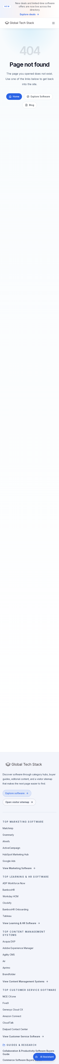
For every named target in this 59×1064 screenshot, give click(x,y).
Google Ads (9, 861)
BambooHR (9, 889)
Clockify (7, 902)
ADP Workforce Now (14, 883)
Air (4, 961)
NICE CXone (9, 996)
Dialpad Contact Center (15, 1029)
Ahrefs (6, 841)
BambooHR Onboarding (15, 909)
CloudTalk (8, 1022)
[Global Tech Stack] (19, 23)
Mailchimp (8, 828)
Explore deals (28, 14)
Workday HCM (10, 896)
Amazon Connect (12, 1016)
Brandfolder (9, 974)
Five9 (6, 1003)
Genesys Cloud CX (13, 1009)
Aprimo (6, 967)
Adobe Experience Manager (18, 948)
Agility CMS (9, 954)
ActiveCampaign (11, 847)
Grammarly (8, 834)
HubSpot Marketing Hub (16, 854)
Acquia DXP (9, 941)
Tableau (7, 916)
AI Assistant (47, 1056)
